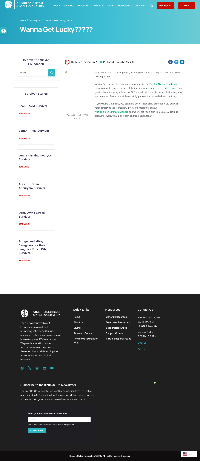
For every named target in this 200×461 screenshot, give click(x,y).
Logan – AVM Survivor (34, 130)
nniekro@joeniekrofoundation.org (111, 112)
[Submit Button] (51, 72)
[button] (3, 30)
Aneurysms (36, 20)
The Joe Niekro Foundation (163, 84)
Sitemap (126, 456)
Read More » (24, 113)
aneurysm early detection (162, 88)
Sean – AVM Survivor (33, 105)
